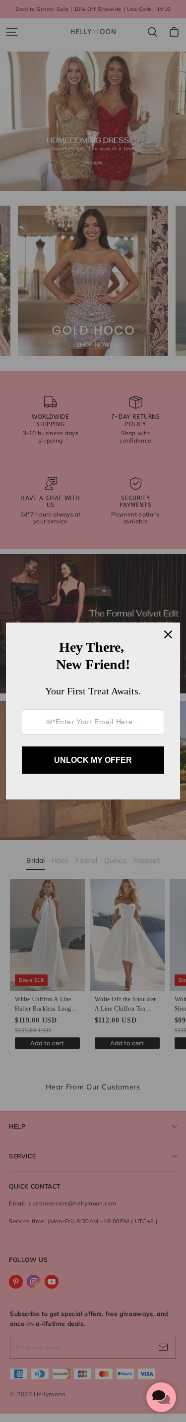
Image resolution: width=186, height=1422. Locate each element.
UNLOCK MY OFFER (93, 760)
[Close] (168, 634)
